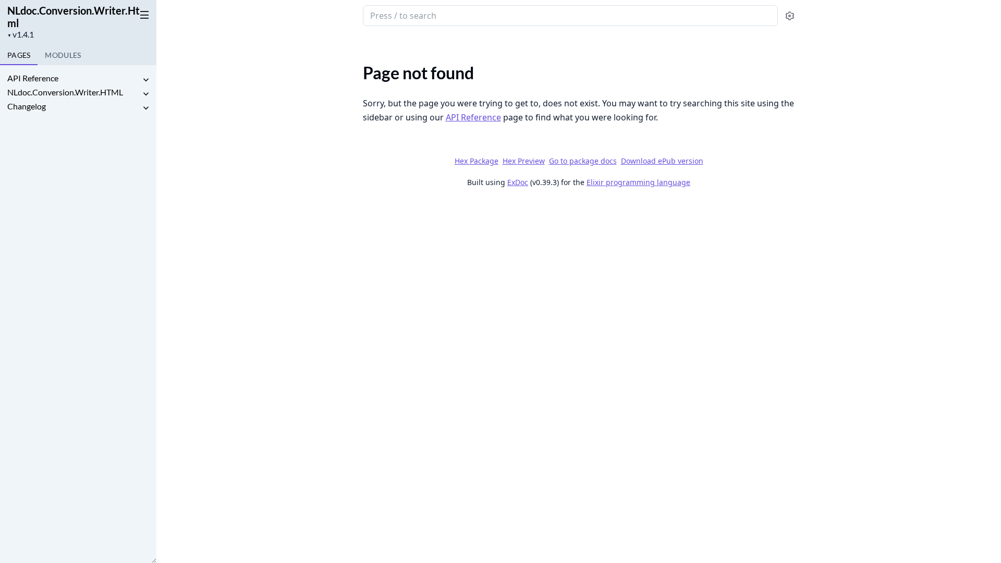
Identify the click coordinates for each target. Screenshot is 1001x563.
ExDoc (517, 182)
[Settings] (789, 16)
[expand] (146, 80)
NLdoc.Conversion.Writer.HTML (65, 92)
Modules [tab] (63, 55)
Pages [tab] (18, 55)
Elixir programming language (638, 182)
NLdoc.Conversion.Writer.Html (73, 16)
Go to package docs (583, 161)
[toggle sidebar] (142, 14)
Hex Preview (524, 161)
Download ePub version (662, 161)
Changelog (26, 106)
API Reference (32, 78)
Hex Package (476, 161)
